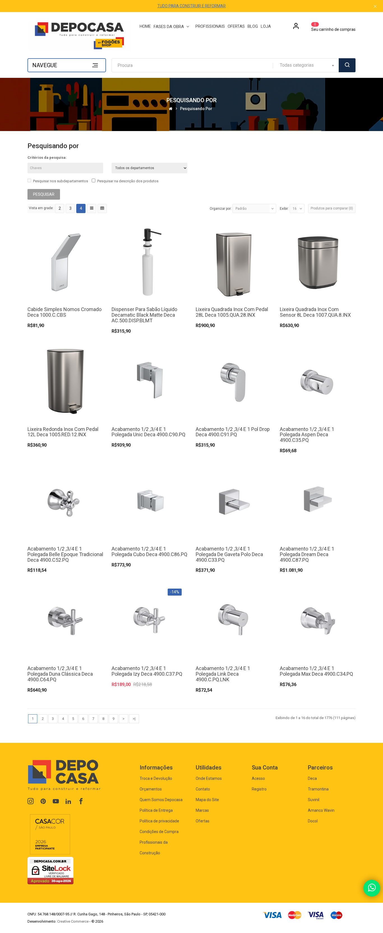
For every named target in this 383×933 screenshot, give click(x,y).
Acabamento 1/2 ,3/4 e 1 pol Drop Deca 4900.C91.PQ (233, 432)
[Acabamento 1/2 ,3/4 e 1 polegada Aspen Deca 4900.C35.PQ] (318, 381)
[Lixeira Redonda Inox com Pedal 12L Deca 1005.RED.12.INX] (65, 381)
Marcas (202, 810)
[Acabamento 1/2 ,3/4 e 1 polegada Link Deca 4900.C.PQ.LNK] (233, 621)
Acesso (258, 778)
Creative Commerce (73, 921)
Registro (259, 789)
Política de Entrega (156, 810)
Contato (203, 789)
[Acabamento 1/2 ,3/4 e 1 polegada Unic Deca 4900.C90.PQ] (149, 381)
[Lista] (91, 208)
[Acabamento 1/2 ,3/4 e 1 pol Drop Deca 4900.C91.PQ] (233, 381)
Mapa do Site (207, 799)
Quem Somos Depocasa (161, 799)
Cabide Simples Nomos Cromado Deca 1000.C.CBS (64, 312)
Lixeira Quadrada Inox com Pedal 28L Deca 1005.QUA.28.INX (232, 312)
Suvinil (313, 799)
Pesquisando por (196, 109)
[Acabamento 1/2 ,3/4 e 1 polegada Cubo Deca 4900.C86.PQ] (149, 501)
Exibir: (284, 209)
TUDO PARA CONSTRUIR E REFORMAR (191, 6)
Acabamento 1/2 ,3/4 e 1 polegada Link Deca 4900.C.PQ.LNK (223, 673)
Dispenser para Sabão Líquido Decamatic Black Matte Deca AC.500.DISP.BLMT (144, 314)
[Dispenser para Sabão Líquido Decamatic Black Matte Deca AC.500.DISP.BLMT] (149, 262)
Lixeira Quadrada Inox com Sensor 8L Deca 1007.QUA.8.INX (315, 312)
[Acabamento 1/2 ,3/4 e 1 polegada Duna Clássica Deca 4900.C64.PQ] (65, 621)
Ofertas (202, 821)
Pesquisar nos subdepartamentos (60, 181)
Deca (312, 778)
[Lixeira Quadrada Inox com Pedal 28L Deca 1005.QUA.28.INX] (233, 262)
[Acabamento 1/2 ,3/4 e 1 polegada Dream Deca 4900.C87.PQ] (318, 501)
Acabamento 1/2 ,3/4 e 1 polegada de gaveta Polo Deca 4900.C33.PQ (229, 554)
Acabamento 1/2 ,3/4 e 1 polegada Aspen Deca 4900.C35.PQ (307, 434)
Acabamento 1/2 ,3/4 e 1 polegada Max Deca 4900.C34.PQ (316, 671)
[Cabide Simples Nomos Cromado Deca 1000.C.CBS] (65, 262)
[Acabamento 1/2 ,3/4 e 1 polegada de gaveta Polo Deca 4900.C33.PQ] (233, 501)
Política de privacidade (159, 821)
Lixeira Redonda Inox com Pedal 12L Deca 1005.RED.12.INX (62, 432)
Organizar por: (221, 209)
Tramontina (318, 789)
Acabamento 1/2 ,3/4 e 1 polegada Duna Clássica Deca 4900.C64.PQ (60, 673)
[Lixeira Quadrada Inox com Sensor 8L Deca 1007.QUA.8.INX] (318, 262)
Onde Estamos (209, 778)
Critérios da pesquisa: (47, 157)
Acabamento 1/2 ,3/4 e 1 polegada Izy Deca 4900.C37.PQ (147, 671)
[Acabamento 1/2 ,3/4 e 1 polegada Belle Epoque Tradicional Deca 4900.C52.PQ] (65, 501)
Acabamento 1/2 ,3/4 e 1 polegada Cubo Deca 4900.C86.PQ (149, 551)
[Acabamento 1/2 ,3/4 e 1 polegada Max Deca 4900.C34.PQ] (318, 621)
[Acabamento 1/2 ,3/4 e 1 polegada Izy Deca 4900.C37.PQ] (149, 621)
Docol (313, 821)
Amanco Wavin (321, 810)
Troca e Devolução (156, 778)
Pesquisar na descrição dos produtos (127, 181)
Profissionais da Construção (154, 847)
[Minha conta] (296, 28)
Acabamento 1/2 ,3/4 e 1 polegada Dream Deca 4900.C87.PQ (307, 554)
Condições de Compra (159, 831)
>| (134, 719)
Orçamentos (151, 789)
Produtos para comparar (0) (332, 208)
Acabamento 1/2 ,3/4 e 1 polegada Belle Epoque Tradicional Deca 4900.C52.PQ (65, 554)
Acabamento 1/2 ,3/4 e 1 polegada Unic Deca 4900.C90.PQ (148, 432)
